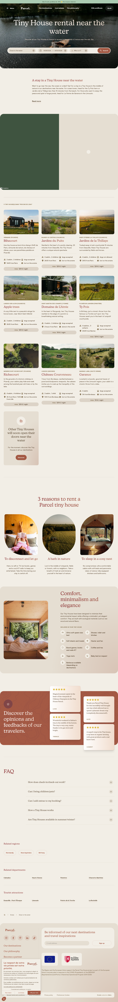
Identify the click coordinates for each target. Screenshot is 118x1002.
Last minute (59, 8)
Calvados (7, 878)
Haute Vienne (37, 878)
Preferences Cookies (63, 995)
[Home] (25, 8)
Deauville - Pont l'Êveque (13, 900)
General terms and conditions (16, 995)
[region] (29, 152)
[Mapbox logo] (5, 188)
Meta (109, 995)
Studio (99, 995)
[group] (21, 224)
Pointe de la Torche (67, 900)
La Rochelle (93, 900)
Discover (21, 457)
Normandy (10, 853)
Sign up (102, 943)
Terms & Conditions (34, 995)
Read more (36, 101)
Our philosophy (73, 8)
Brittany (42, 853)
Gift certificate (96, 8)
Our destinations (45, 8)
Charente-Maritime (96, 878)
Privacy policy (49, 995)
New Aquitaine (26, 853)
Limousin (35, 900)
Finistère (63, 878)
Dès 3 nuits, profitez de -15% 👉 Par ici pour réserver (59, 2)
